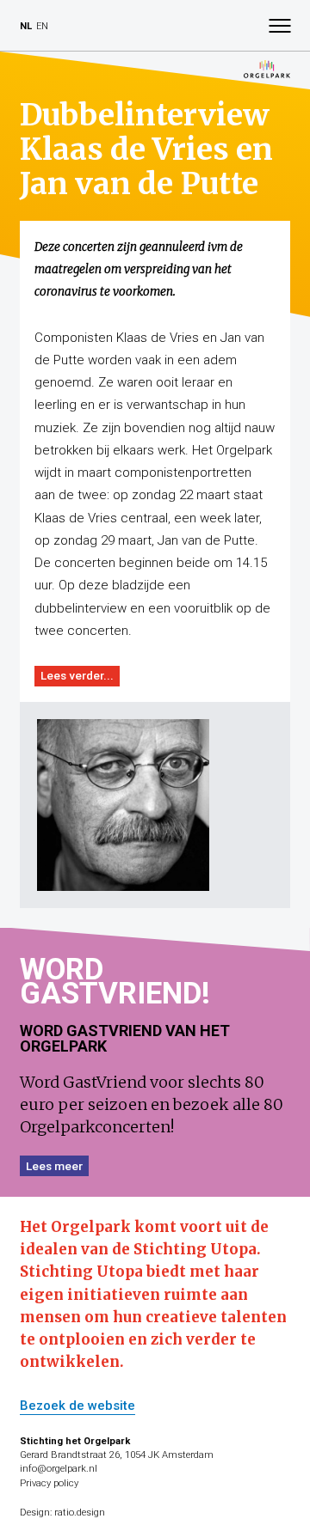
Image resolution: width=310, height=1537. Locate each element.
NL (26, 26)
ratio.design (79, 1512)
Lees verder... (77, 675)
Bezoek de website (77, 1406)
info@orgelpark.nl (58, 1468)
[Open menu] (279, 26)
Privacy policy (49, 1483)
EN (42, 26)
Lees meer (54, 1166)
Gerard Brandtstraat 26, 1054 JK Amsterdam (117, 1455)
